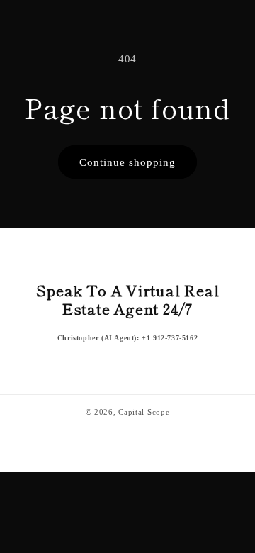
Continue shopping (127, 162)
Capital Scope (143, 412)
